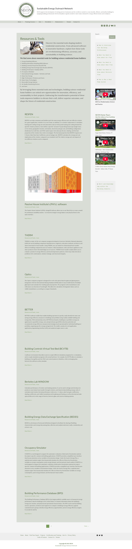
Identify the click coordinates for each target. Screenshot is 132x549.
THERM (29, 235)
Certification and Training (53, 535)
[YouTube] (112, 26)
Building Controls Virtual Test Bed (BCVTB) (46, 348)
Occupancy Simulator (35, 447)
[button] (22, 22)
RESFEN (29, 114)
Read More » (28, 143)
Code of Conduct (42, 537)
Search (97, 34)
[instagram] (104, 26)
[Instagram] (102, 535)
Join (40, 22)
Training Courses (30, 22)
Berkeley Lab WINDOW (37, 381)
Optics (28, 274)
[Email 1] (114, 26)
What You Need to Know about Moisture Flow (105, 72)
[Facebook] (102, 26)
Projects (42, 535)
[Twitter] (99, 535)
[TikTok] (109, 26)
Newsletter (48, 22)
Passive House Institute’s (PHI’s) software (46, 204)
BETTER (29, 309)
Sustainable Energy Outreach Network (55, 8)
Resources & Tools (30, 117)
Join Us (64, 535)
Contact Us (76, 22)
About (19, 22)
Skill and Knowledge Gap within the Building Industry (105, 186)
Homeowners (59, 22)
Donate (69, 22)
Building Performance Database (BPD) (44, 493)
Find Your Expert (34, 535)
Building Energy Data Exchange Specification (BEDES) (51, 416)
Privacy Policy (72, 535)
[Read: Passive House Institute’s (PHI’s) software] (54, 179)
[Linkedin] (107, 26)
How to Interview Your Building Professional (104, 48)
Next (86, 526)
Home (22, 535)
